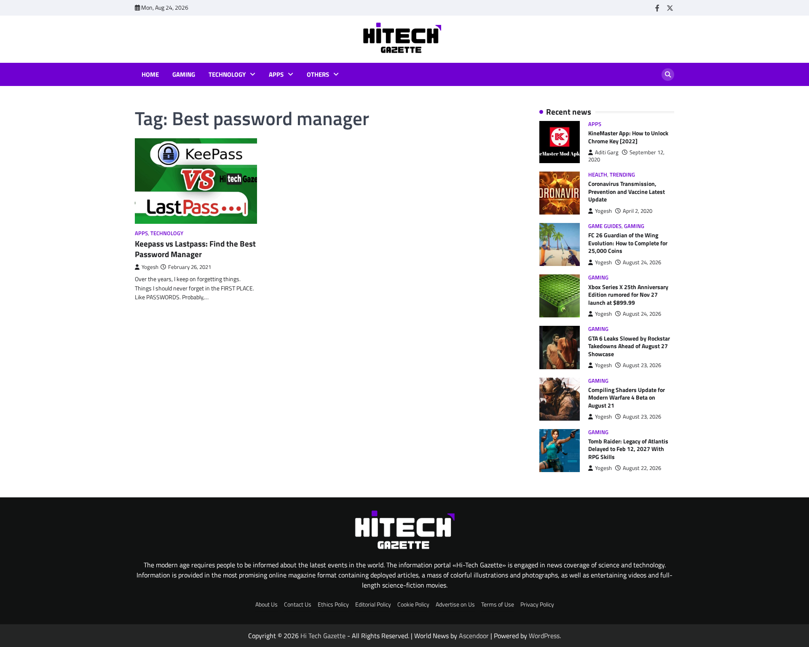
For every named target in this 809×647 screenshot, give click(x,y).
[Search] (668, 74)
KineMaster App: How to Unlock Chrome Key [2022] (628, 137)
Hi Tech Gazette (323, 636)
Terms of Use (497, 604)
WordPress (544, 636)
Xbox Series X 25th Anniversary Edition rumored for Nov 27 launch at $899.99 (628, 294)
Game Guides (604, 226)
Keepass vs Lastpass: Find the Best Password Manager (195, 248)
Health (597, 175)
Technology (227, 74)
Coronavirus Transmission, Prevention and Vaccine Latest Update (626, 191)
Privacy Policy (537, 604)
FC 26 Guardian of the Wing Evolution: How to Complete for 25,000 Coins (627, 243)
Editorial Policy (373, 604)
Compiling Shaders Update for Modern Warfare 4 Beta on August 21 (626, 397)
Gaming (183, 74)
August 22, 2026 (642, 468)
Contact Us (297, 604)
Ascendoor (474, 636)
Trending (622, 175)
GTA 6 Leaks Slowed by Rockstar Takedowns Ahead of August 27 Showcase (629, 346)
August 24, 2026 (642, 262)
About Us (266, 604)
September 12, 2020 (626, 155)
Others (318, 74)
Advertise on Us (455, 604)
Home (150, 74)
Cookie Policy (413, 604)
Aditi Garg (607, 152)
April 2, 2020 (637, 211)
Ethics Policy (333, 604)
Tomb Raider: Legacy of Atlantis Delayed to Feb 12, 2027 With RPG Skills (628, 449)
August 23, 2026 (642, 365)
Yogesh (150, 267)
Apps (276, 74)
